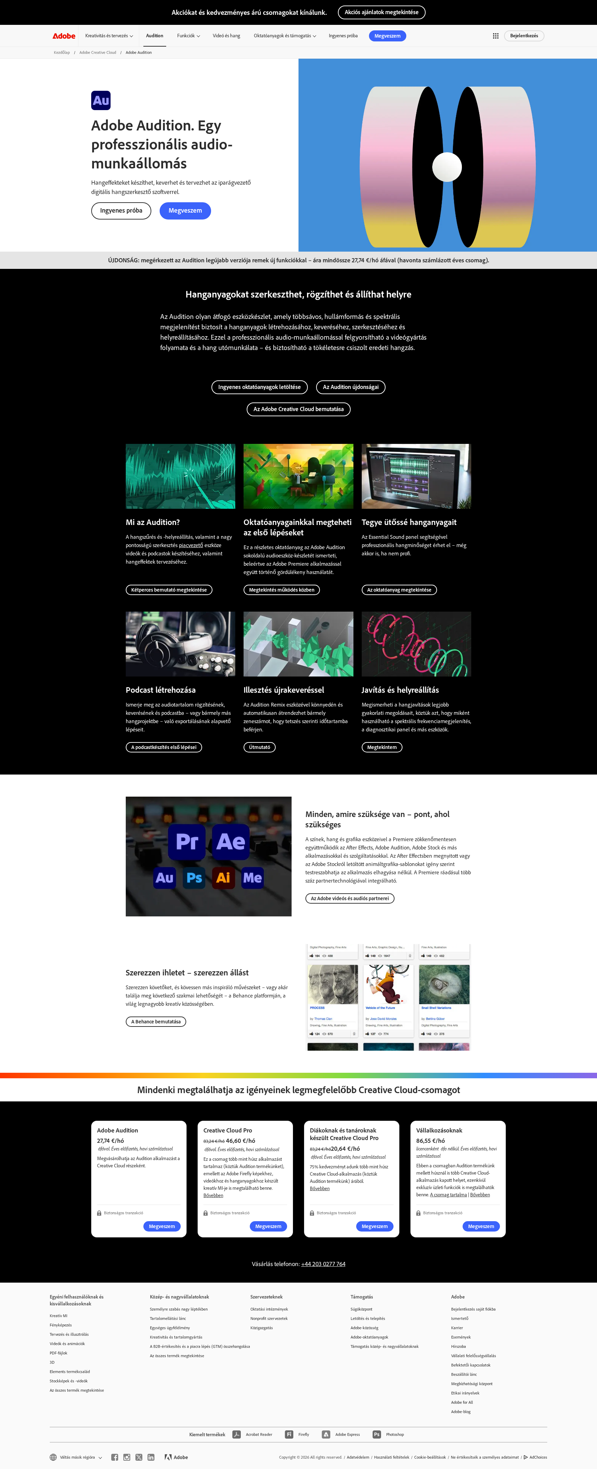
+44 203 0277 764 (323, 1264)
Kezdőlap (62, 52)
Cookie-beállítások (430, 1457)
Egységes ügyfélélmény (170, 1327)
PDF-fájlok (58, 1353)
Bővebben (213, 1195)
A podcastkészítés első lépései (164, 747)
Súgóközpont (361, 1309)
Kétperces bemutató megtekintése (169, 590)
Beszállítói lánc (464, 1374)
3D (52, 1362)
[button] (495, 35)
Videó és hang (226, 36)
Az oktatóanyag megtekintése (399, 590)
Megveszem (388, 36)
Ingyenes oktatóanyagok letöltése (259, 386)
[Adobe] (64, 36)
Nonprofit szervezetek (269, 1318)
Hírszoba (458, 1346)
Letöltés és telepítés (368, 1318)
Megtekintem (382, 747)
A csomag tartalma (448, 1195)
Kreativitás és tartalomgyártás (176, 1337)
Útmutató (259, 747)
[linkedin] (151, 1457)
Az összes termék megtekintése (77, 1390)
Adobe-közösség (364, 1327)
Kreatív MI (58, 1315)
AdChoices (538, 1457)
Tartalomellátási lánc (168, 1318)
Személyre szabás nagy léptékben (179, 1309)
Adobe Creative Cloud (97, 52)
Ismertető (459, 1318)
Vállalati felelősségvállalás (473, 1355)
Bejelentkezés (524, 36)
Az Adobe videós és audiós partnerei (350, 898)
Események (461, 1337)
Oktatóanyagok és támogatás (282, 36)
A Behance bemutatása (156, 1022)
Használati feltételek (391, 1457)
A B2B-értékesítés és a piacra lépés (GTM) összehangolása (189, 1346)
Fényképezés (61, 1325)
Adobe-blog (461, 1411)
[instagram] (126, 1457)
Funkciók (186, 36)
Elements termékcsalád (70, 1371)
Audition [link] (154, 36)
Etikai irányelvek (465, 1393)
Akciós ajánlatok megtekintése (382, 12)
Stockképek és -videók (69, 1381)
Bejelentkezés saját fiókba (473, 1309)
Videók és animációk (67, 1343)
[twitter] (138, 1457)
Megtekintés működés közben (281, 590)
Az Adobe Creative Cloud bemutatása (299, 409)
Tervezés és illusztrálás (69, 1334)
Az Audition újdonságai (351, 386)
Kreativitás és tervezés (106, 36)
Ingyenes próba (343, 36)
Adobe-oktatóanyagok (369, 1337)
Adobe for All (462, 1402)
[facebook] (114, 1457)
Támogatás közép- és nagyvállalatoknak (385, 1346)
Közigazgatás (261, 1327)
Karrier (457, 1327)
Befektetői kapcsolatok (471, 1365)
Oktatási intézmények (269, 1309)
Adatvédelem (358, 1457)
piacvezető (191, 545)
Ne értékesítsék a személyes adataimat (485, 1457)
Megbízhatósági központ (472, 1383)
